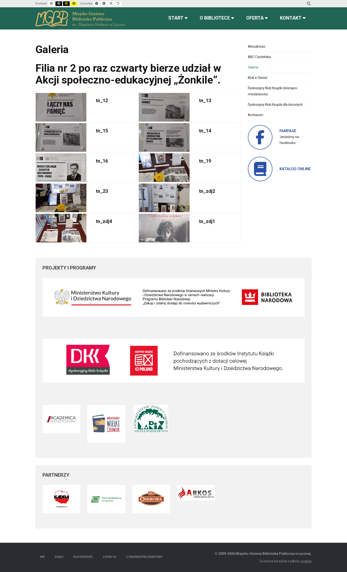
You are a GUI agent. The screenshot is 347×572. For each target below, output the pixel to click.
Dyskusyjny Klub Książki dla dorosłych (275, 104)
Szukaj (309, 3)
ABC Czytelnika (259, 57)
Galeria (253, 67)
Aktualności (256, 46)
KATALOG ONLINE (295, 169)
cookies (306, 561)
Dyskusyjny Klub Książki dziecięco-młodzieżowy (273, 91)
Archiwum (255, 115)
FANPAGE (287, 131)
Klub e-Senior (258, 78)
